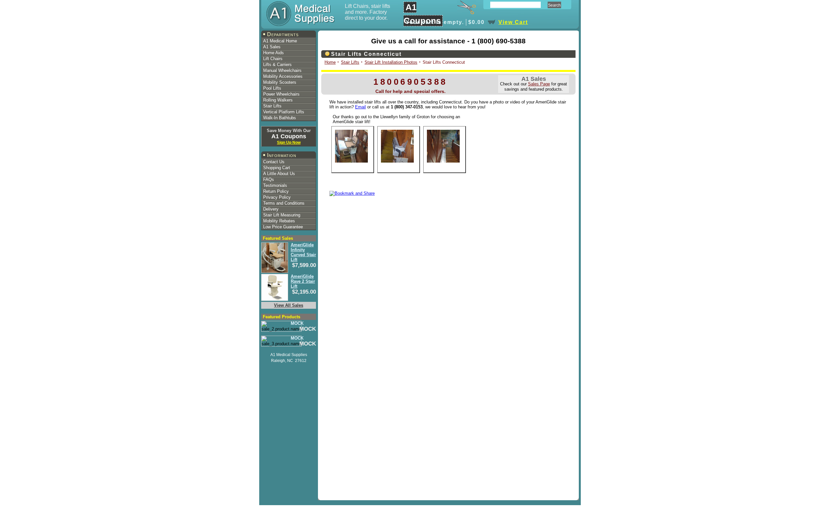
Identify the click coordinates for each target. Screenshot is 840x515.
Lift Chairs (273, 58)
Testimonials (275, 185)
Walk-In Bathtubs (279, 117)
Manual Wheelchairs (282, 70)
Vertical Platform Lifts (283, 111)
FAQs (268, 179)
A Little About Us (279, 173)
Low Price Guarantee (283, 226)
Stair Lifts (272, 105)
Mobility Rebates (279, 220)
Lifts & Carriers (277, 64)
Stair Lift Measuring (281, 215)
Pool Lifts (272, 88)
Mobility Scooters (279, 82)
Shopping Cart (276, 167)
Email (360, 106)
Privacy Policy (277, 197)
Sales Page (539, 83)
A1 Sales (272, 46)
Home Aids (273, 52)
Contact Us (273, 161)
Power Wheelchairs (281, 94)
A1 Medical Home (280, 40)
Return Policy (276, 191)
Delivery (271, 209)
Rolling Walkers (278, 100)
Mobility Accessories (283, 76)
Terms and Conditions (283, 203)
